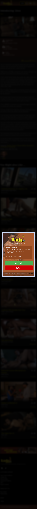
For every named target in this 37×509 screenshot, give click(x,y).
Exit (19, 267)
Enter (19, 262)
